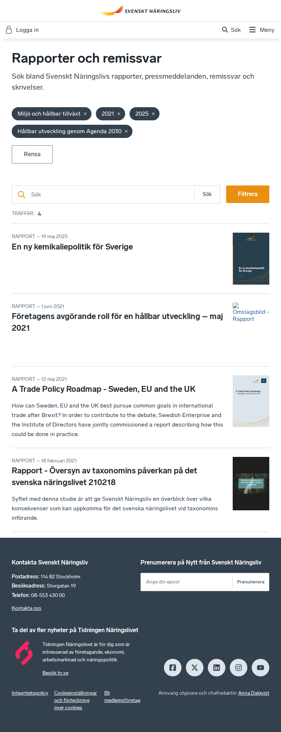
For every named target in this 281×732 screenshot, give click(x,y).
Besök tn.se (55, 673)
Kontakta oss (26, 608)
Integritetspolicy (30, 693)
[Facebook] (172, 667)
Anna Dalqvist (253, 693)
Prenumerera (251, 582)
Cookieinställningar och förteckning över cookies (75, 700)
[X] (194, 667)
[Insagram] (238, 667)
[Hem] (140, 10)
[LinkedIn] (216, 667)
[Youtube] (260, 667)
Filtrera (248, 194)
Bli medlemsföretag (122, 696)
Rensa (32, 154)
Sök (207, 194)
